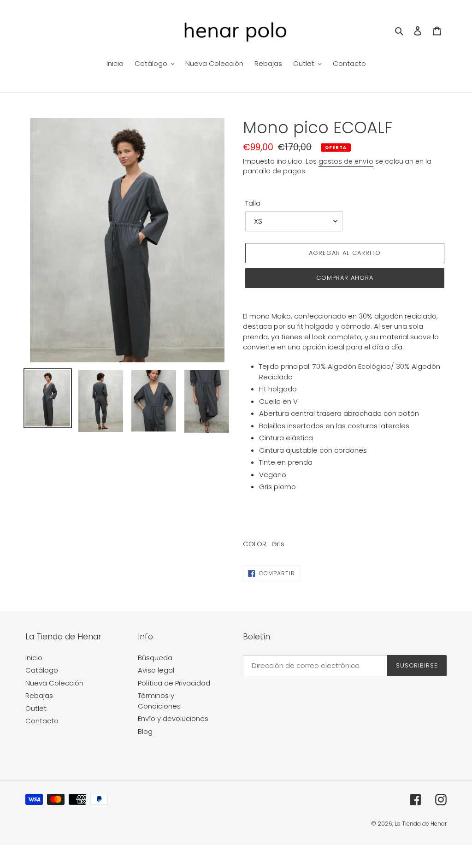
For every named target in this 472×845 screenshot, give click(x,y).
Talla (252, 203)
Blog (145, 731)
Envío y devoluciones (173, 718)
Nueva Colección (54, 683)
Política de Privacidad (174, 683)
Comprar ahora (345, 277)
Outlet (36, 708)
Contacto (42, 721)
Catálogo (41, 670)
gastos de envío (346, 161)
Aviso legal (156, 670)
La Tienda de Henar (421, 823)
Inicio (33, 657)
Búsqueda (155, 657)
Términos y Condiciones (159, 701)
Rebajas (39, 695)
